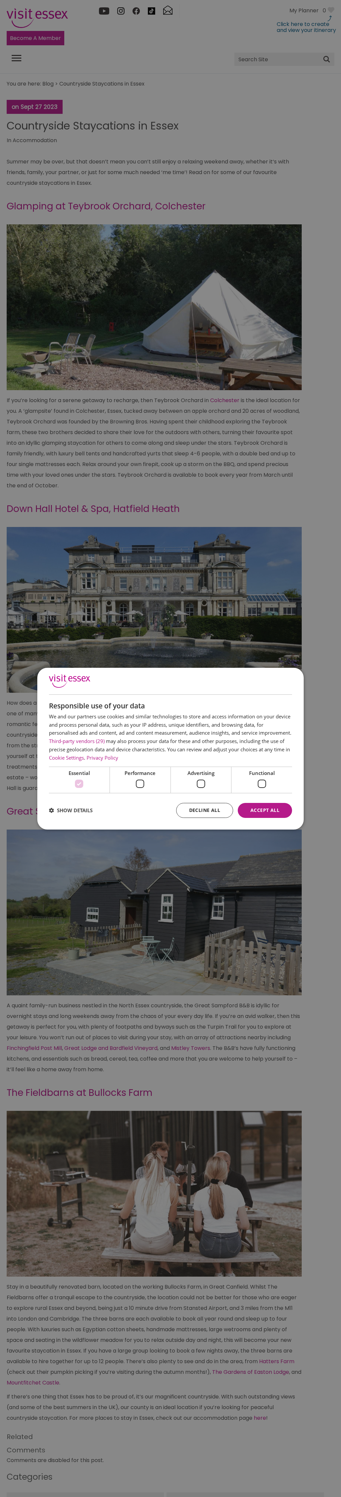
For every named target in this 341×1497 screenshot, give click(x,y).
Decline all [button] (204, 810)
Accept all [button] (264, 810)
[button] (71, 810)
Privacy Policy (102, 757)
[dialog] (170, 748)
